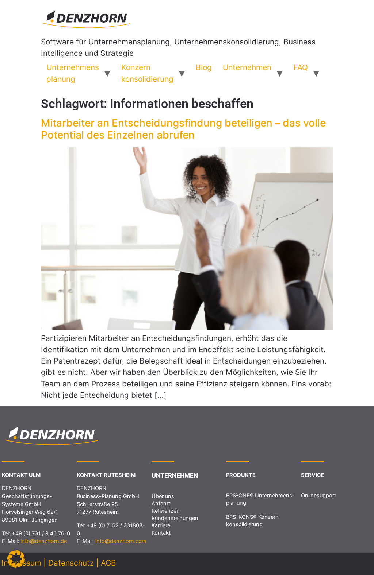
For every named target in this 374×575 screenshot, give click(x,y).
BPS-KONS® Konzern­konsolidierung (253, 521)
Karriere (161, 525)
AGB (108, 562)
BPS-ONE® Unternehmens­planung (260, 499)
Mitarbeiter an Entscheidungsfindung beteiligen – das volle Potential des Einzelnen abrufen (183, 129)
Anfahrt (161, 503)
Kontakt (161, 532)
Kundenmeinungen (175, 518)
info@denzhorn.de (43, 541)
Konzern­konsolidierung (147, 73)
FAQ (301, 67)
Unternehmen (247, 67)
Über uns (163, 496)
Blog (204, 67)
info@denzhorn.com (120, 541)
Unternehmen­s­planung (72, 73)
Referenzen (166, 511)
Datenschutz (71, 562)
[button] (16, 559)
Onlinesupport (318, 495)
